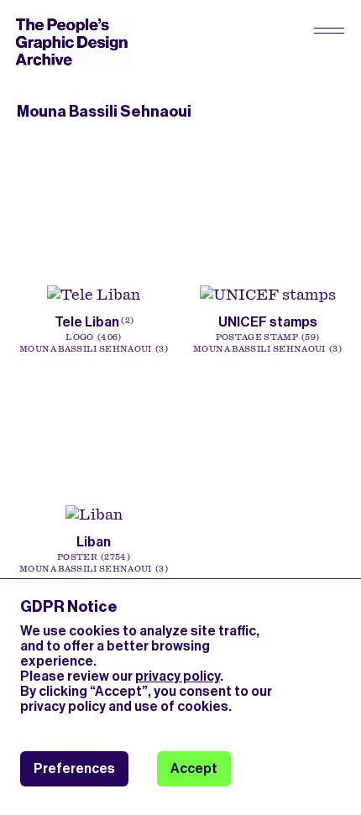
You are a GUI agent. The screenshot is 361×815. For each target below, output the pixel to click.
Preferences (74, 768)
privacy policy (177, 676)
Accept (193, 768)
